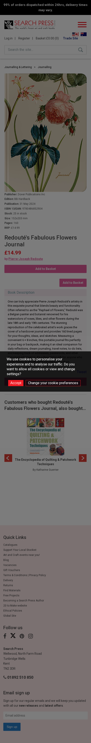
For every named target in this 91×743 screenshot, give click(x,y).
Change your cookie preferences (53, 383)
